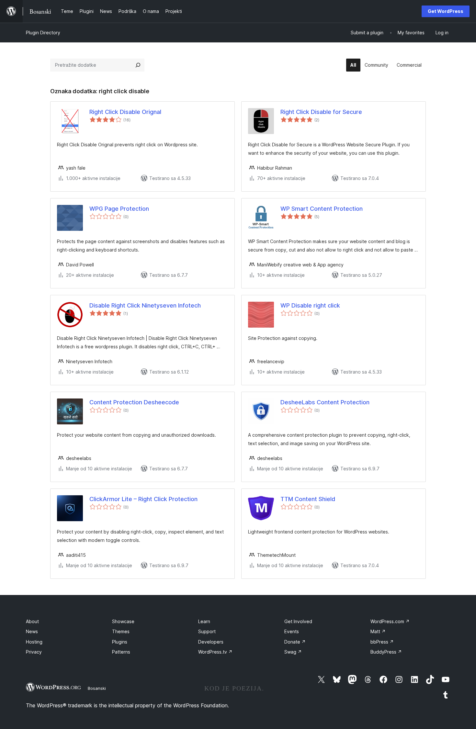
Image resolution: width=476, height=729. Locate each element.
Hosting (34, 642)
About (32, 621)
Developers (210, 642)
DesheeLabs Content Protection (324, 402)
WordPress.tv (215, 652)
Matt (378, 631)
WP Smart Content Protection (321, 208)
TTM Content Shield (307, 499)
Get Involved (298, 621)
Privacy (34, 652)
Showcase (123, 621)
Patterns (121, 652)
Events (291, 631)
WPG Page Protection (119, 208)
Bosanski (97, 688)
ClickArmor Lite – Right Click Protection (143, 499)
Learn (204, 621)
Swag (293, 652)
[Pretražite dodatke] (137, 65)
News (32, 631)
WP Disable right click (310, 305)
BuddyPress (386, 652)
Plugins (119, 642)
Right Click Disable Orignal (125, 111)
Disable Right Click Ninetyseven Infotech (145, 305)
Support (207, 631)
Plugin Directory (43, 32)
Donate (295, 642)
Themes (121, 631)
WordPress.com (390, 621)
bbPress (382, 642)
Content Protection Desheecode (134, 402)
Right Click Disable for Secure (321, 111)
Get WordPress (445, 11)
